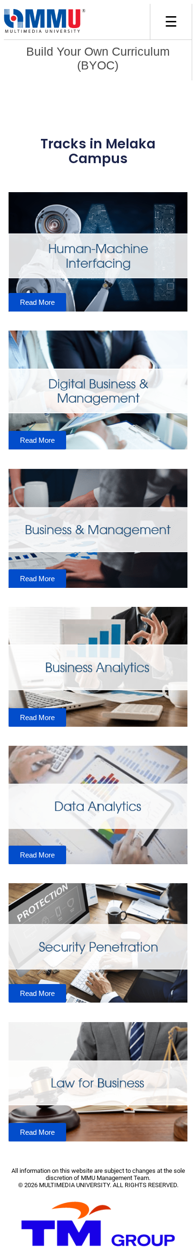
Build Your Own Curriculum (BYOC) (98, 58)
